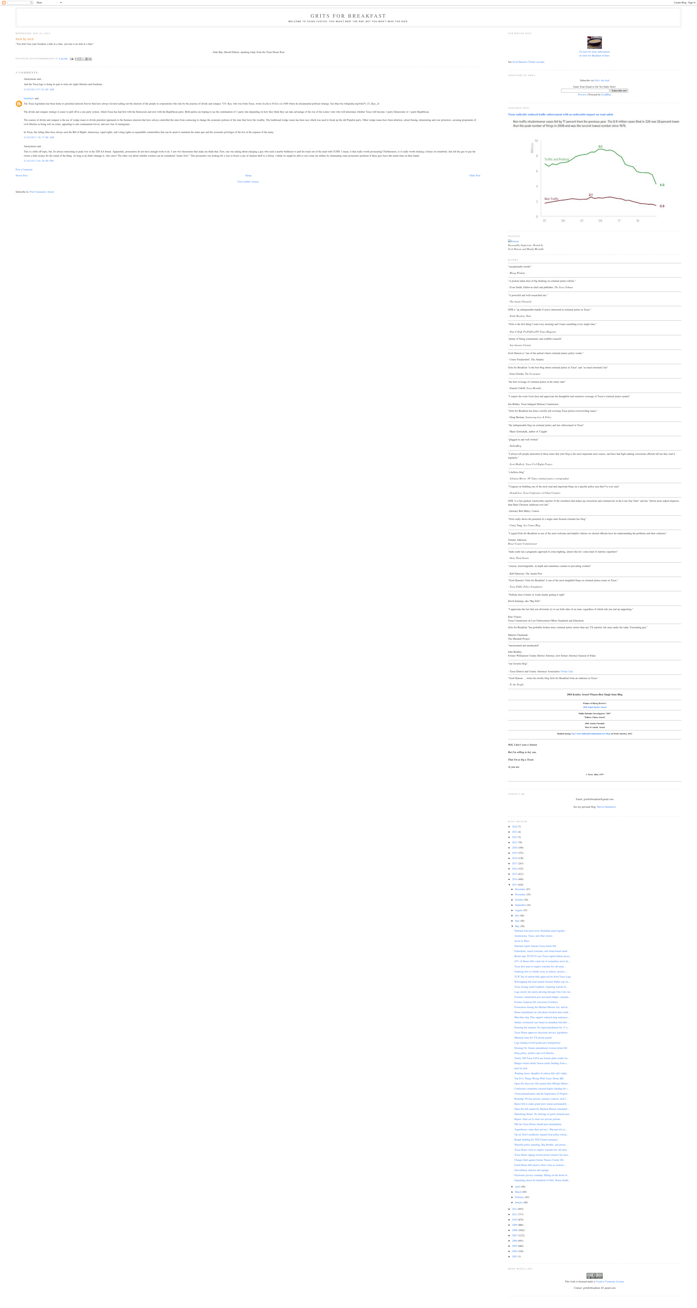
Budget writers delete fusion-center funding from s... (541, 1063)
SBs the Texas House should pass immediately (538, 1124)
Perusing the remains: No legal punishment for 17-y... (542, 1027)
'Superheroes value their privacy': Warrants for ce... (540, 1129)
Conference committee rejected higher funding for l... (541, 1088)
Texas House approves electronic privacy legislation (540, 1032)
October (519, 899)
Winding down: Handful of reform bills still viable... (541, 1073)
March (518, 1191)
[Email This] (76, 59)
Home (248, 175)
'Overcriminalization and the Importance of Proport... (542, 1093)
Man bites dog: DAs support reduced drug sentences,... (542, 1017)
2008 (515, 1230)
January (519, 1202)
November (520, 894)
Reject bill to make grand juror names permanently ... (542, 1103)
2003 (515, 1256)
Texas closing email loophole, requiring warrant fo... (541, 986)
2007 (515, 1235)
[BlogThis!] (80, 59)
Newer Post (21, 175)
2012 (515, 1209)
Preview (582, 94)
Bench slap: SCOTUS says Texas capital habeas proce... (543, 956)
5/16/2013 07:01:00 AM (39, 89)
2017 (515, 863)
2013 (515, 884)
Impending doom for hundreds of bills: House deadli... (542, 1180)
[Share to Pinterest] (90, 59)
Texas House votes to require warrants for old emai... (541, 1149)
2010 (515, 1219)
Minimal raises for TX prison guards (533, 1037)
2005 (515, 1246)
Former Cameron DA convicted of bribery (536, 1002)
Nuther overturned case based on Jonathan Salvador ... (542, 1022)
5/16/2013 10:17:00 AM (39, 137)
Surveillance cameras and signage (531, 1170)
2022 (515, 837)
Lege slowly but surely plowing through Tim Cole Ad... (543, 992)
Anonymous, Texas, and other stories (533, 935)
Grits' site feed (601, 80)
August (519, 910)
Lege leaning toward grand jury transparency (537, 1042)
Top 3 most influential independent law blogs (591, 733)
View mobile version (248, 181)
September (521, 905)
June (517, 920)
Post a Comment (24, 169)
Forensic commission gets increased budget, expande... (542, 997)
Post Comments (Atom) (42, 191)
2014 (515, 879)
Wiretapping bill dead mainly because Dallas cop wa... (542, 981)
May (517, 926)
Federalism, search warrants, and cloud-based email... (541, 951)
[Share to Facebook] (87, 59)
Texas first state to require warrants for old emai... (540, 966)
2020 (515, 847)
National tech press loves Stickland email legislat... (540, 930)
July (517, 915)
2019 (515, 853)
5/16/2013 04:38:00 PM (39, 160)
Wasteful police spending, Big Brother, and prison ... (541, 1144)
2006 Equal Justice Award (594, 707)
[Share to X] (83, 59)
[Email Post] (71, 59)
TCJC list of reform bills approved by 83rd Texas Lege (542, 976)
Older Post (474, 175)
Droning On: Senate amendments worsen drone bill (540, 1048)
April (518, 1186)
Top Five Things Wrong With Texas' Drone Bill (539, 1078)
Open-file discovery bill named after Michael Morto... (542, 1083)
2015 (515, 874)
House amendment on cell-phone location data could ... (542, 1012)
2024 (515, 826)
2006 (515, 1240)
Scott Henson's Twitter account (528, 62)
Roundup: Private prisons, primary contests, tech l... (541, 1098)
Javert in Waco (521, 941)
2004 (515, 1251)
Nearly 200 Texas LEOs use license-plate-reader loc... (542, 1058)
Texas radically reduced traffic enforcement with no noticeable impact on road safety (560, 114)
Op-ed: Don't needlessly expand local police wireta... (541, 1134)
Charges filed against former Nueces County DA (539, 1160)
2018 (515, 858)
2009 (515, 1225)
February (520, 1197)
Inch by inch (520, 1068)
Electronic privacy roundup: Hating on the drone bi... (541, 1175)
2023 (515, 831)
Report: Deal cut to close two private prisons (537, 1119)
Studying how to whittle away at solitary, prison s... (541, 971)
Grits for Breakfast (348, 15)
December (520, 889)
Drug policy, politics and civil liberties (534, 1053)
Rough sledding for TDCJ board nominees (536, 1139)
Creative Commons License (610, 1281)
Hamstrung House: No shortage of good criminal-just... (542, 1114)
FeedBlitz (606, 94)
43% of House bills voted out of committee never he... (542, 961)
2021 (515, 842)
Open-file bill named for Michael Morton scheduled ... (542, 1109)
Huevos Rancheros (606, 806)
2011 (515, 1214)
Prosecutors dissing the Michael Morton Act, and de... (542, 1007)
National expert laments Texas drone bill (535, 946)
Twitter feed (566, 671)
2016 (515, 868)
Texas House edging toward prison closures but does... (542, 1154)
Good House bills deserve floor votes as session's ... (540, 1165)
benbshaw (29, 98)
